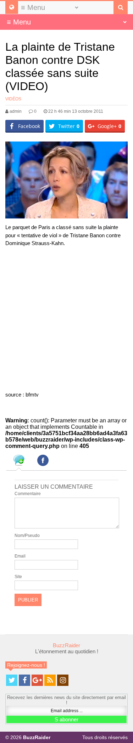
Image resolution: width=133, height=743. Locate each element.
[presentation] (18, 461)
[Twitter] (11, 680)
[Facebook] (24, 680)
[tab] (18, 461)
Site (18, 576)
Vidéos (13, 98)
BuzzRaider (66, 645)
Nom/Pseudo (27, 535)
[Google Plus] (37, 680)
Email (20, 556)
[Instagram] (62, 680)
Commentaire (28, 493)
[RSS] (50, 680)
